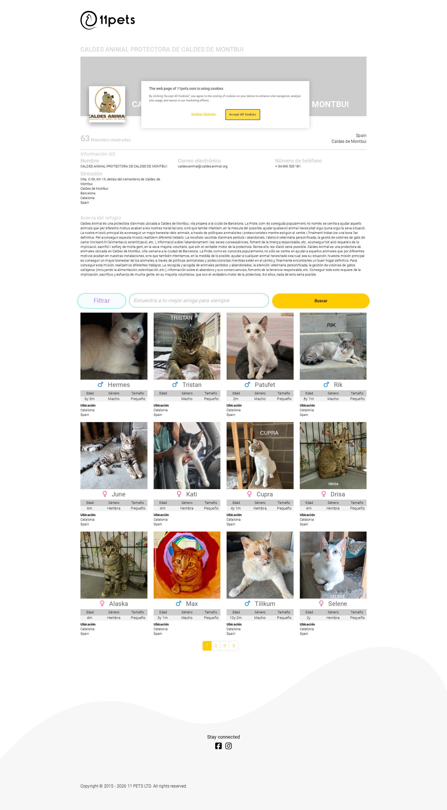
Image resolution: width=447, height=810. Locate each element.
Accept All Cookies (242, 114)
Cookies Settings (203, 114)
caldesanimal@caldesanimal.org (202, 166)
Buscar (321, 300)
